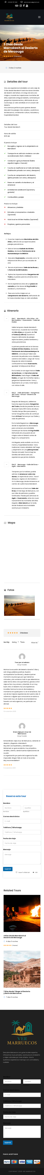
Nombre (6, 811)
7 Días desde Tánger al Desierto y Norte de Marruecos (17, 992)
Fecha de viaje (9, 838)
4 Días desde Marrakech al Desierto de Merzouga (15, 937)
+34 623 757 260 (12, 2)
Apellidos (26, 811)
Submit (8, 869)
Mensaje (7, 849)
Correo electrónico (11, 816)
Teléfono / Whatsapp (12, 827)
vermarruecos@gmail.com (31, 2)
